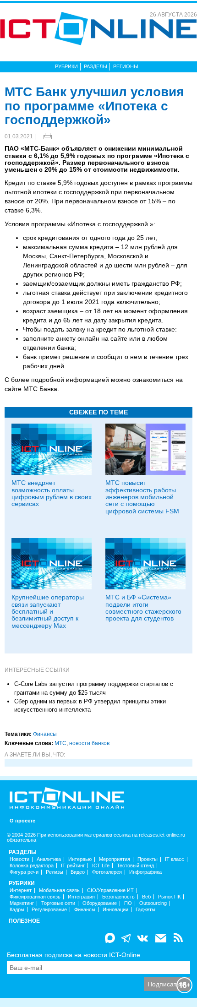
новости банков (89, 743)
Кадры (17, 909)
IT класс (174, 859)
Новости (19, 859)
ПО (128, 903)
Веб (146, 896)
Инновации (115, 909)
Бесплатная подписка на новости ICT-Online (73, 955)
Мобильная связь (59, 890)
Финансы (45, 734)
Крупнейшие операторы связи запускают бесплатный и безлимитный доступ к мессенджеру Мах (47, 611)
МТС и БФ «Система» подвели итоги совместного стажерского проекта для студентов (143, 607)
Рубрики (66, 66)
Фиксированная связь (35, 896)
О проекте (22, 820)
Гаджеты (145, 909)
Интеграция (81, 896)
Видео (78, 872)
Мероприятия (114, 859)
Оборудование (99, 903)
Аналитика (49, 859)
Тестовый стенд (135, 865)
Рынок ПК (169, 896)
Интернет (21, 890)
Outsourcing (153, 903)
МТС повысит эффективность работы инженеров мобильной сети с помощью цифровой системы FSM (142, 497)
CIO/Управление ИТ (110, 890)
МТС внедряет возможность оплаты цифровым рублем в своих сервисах (51, 493)
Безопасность (118, 896)
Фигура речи (24, 872)
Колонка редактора (32, 865)
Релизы (54, 872)
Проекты (147, 859)
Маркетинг (22, 903)
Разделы (95, 66)
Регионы (125, 66)
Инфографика (145, 872)
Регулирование (49, 909)
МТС (60, 743)
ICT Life (100, 865)
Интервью (80, 859)
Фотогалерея (107, 872)
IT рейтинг (73, 865)
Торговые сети (58, 903)
